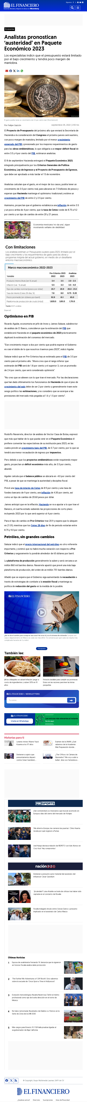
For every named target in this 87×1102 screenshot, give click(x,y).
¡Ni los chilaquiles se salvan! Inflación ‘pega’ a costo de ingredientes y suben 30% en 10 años (21, 682)
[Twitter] (76, 2)
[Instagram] (78, 2)
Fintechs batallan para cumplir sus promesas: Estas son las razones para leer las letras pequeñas (60, 682)
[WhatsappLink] (41, 719)
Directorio (36, 1100)
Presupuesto (42, 648)
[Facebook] (74, 2)
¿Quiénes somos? (24, 1100)
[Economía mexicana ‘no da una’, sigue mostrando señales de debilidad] (17, 230)
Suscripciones (48, 1100)
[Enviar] (71, 700)
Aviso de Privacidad (63, 1100)
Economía (9, 29)
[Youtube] (81, 2)
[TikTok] (83, 2)
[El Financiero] (21, 5)
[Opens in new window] (19, 816)
